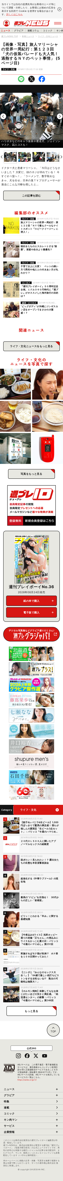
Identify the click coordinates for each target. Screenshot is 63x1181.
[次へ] (60, 116)
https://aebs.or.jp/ (27, 1080)
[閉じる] (59, 9)
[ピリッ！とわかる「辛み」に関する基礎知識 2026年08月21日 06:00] (47, 384)
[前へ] (3, 116)
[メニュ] (57, 23)
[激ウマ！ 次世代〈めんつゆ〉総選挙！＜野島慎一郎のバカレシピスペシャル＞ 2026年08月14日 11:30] (47, 416)
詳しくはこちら (14, 14)
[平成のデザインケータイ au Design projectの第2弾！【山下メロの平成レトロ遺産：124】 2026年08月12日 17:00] (47, 448)
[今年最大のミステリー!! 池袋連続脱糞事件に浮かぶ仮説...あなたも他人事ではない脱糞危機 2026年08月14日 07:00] (15, 448)
